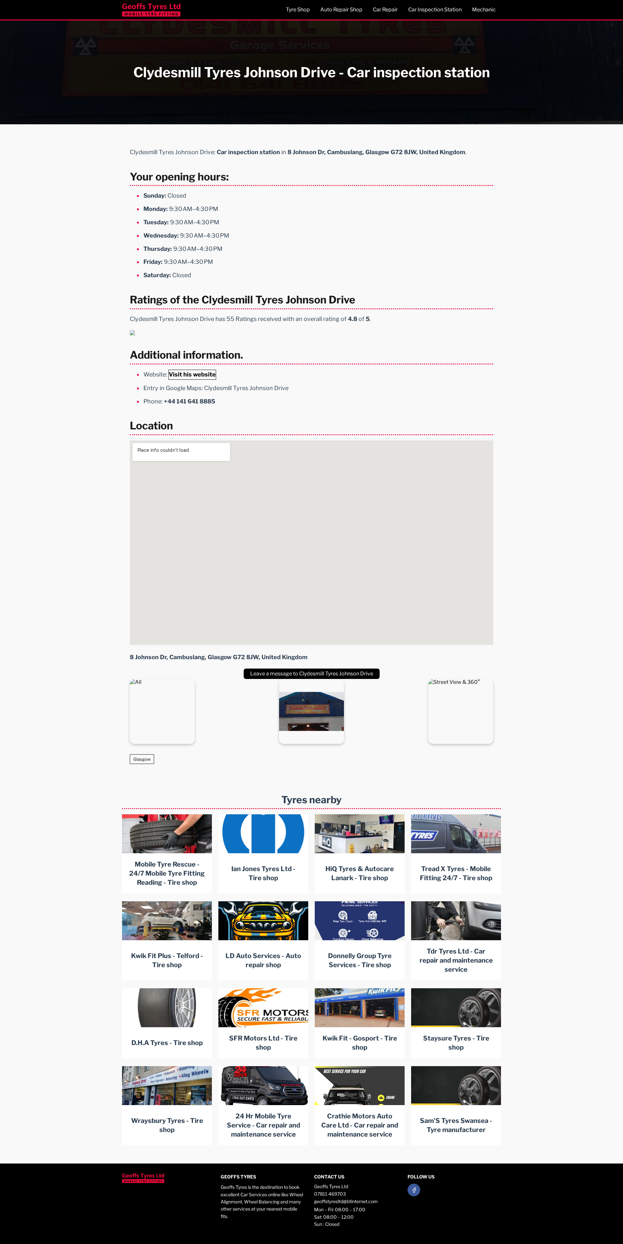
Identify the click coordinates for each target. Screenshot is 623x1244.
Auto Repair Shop (341, 9)
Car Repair (385, 9)
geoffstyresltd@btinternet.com (346, 1201)
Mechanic (484, 9)
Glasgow (142, 759)
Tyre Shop (298, 9)
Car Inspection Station (435, 9)
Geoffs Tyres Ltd (331, 1186)
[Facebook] (414, 1190)
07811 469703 (330, 1194)
